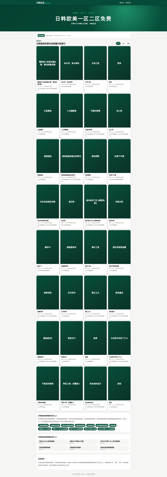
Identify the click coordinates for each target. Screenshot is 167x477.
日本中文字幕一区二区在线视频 (110, 442)
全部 (118, 43)
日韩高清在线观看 (75, 448)
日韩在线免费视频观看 (107, 448)
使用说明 (128, 2)
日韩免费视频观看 (44, 448)
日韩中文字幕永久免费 (77, 442)
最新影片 (122, 2)
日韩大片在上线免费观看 (46, 442)
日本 (123, 43)
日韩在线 (43, 3)
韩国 (128, 43)
